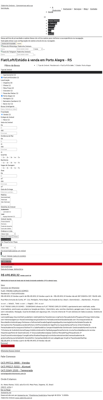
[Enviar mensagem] (44, 49)
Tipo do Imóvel (6, 69)
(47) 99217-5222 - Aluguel (16, 366)
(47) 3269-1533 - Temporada (17, 370)
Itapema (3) (7, 82)
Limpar (10, 237)
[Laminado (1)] (11, 212)
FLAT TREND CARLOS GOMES (14, 290)
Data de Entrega (7, 189)
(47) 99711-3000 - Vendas (15, 363)
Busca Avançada (6, 239)
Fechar (16, 237)
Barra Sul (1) (8, 104)
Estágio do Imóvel (7, 117)
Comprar (4, 343)
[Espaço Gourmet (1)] (11, 216)
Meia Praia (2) (8, 88)
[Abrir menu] (45, 16)
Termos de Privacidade (8, 43)
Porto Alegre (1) (9, 96)
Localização (5, 80)
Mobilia (3, 194)
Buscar (4, 237)
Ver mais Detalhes (8, 346)
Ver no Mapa (5, 390)
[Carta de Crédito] (6, 228)
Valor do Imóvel (7, 122)
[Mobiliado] (5, 200)
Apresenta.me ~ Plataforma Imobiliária (32, 395)
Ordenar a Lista (6, 231)
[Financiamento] (6, 221)
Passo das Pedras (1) (10, 93)
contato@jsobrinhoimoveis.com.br (13, 373)
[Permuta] (6, 224)
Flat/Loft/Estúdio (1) (11, 77)
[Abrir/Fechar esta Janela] (1, 253)
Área (2, 170)
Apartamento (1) (9, 75)
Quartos (4, 154)
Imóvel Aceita (6, 219)
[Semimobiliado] (5, 197)
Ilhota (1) (7, 85)
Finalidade (5, 112)
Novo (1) (6, 119)
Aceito (19, 43)
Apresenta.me (6, 392)
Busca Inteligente (7, 106)
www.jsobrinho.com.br (23, 398)
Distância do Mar (7, 136)
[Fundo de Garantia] (6, 226)
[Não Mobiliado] (5, 202)
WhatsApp (5, 350)
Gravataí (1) (8, 90)
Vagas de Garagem (8, 165)
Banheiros (4, 160)
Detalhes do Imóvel (8, 207)
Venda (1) (7, 114)
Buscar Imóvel (14, 350)
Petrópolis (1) (8, 98)
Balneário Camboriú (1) (12, 101)
